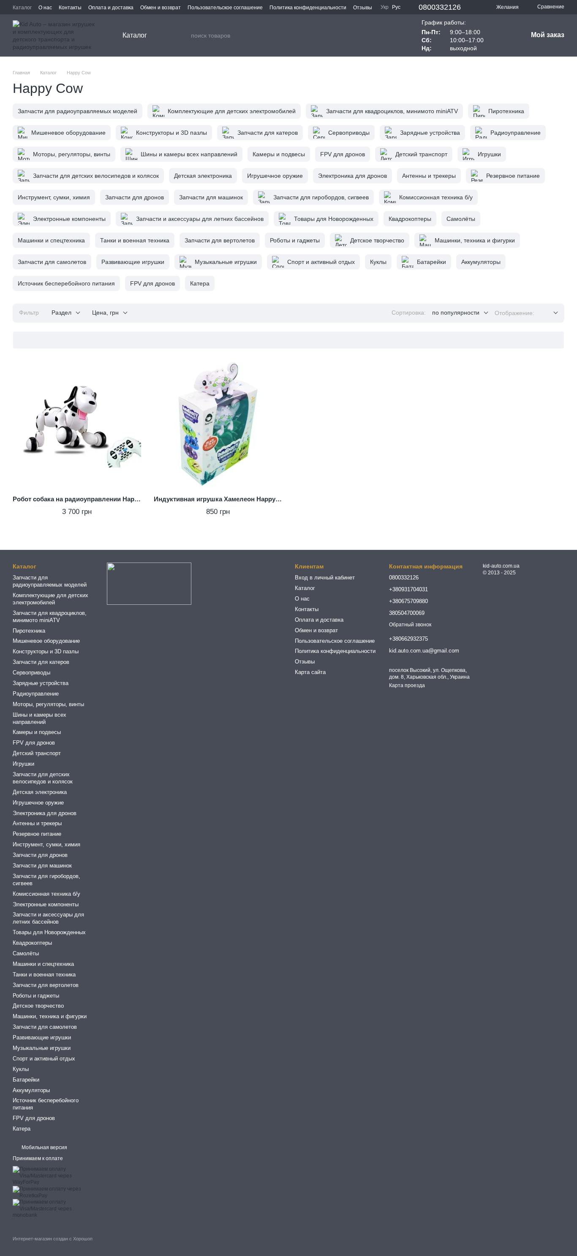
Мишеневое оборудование (46, 641)
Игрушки (23, 764)
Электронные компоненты (46, 904)
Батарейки (26, 1080)
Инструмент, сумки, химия (46, 844)
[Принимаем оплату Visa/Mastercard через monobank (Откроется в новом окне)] (53, 1209)
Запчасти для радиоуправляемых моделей (50, 581)
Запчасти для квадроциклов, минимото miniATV (50, 616)
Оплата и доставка (110, 8)
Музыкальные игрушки (42, 1048)
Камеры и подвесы (37, 732)
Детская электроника (40, 792)
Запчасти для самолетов (45, 1027)
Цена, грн (105, 312)
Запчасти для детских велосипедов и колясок (43, 778)
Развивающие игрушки (42, 1037)
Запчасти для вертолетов (46, 985)
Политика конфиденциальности (307, 8)
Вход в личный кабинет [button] (325, 577)
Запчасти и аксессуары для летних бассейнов (48, 918)
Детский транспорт (37, 753)
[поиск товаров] (184, 35)
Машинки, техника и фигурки (50, 1016)
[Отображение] (549, 313)
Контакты (70, 8)
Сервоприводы (31, 672)
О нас (45, 8)
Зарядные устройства (40, 683)
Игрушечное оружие (38, 802)
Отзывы (362, 8)
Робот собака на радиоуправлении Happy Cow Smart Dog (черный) (116, 499)
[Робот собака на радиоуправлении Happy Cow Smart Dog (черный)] (77, 425)
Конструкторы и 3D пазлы (46, 651)
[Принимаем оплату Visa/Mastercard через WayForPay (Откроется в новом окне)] (53, 1176)
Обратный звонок (410, 625)
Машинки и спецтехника (43, 964)
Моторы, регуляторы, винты (48, 704)
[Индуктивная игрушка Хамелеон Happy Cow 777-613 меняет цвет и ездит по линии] (218, 425)
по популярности (455, 312)
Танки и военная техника (44, 974)
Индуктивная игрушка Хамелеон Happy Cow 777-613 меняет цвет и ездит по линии (281, 499)
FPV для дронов (34, 742)
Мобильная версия (43, 1147)
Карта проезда (407, 685)
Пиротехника (29, 631)
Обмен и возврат (160, 8)
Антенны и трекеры (37, 823)
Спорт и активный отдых (44, 1058)
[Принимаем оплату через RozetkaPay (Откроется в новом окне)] (53, 1192)
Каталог (22, 8)
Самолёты (26, 953)
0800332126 (440, 7)
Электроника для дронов (44, 813)
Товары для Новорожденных (49, 932)
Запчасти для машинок (42, 865)
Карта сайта (310, 672)
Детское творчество (38, 1006)
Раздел (61, 312)
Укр (385, 7)
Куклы (21, 1069)
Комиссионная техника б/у (46, 894)
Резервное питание (37, 834)
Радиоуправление (36, 694)
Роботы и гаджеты (36, 995)
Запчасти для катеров (41, 662)
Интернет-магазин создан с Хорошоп (53, 1238)
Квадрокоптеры (32, 943)
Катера (21, 1129)
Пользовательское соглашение (225, 8)
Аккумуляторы (31, 1090)
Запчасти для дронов (40, 855)
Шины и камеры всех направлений (39, 718)
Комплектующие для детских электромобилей (50, 599)
